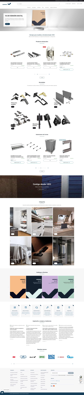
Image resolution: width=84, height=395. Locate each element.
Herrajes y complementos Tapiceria (14, 380)
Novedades (42, 377)
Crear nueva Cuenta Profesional (34, 386)
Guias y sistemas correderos (13, 385)
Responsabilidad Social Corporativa (44, 373)
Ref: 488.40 (45, 158)
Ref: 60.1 (12, 65)
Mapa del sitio (43, 381)
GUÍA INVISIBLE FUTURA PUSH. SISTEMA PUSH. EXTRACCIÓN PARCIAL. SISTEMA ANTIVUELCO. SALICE (17, 63)
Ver (17, 67)
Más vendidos (43, 379)
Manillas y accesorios (13, 377)
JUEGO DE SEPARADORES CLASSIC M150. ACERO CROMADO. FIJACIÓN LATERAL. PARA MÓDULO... (33, 156)
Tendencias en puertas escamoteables (66, 327)
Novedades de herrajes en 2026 (24, 381)
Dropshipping (43, 383)
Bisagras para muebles (14, 382)
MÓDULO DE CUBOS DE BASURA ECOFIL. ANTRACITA (49, 156)
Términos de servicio (70, 375)
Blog (41, 387)
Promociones (43, 375)
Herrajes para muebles (13, 372)
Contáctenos (22, 385)
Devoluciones (43, 385)
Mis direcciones (33, 376)
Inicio (21, 372)
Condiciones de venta (23, 376)
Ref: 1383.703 (29, 65)
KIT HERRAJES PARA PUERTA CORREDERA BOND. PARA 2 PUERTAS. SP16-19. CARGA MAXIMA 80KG (65, 63)
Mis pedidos (32, 372)
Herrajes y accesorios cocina (13, 375)
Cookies (21, 383)
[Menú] (82, 375)
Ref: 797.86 (45, 65)
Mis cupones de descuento (33, 381)
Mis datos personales (34, 378)
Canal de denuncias (44, 389)
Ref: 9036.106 (13, 158)
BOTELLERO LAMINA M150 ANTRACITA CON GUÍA (65, 156)
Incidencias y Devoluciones (73, 0)
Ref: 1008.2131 (29, 158)
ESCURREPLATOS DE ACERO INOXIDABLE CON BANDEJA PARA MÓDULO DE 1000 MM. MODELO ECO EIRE (17, 156)
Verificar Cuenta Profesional (33, 389)
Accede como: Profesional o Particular (61, 0)
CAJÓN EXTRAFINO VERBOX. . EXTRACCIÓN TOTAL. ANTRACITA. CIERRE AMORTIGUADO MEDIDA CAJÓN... (33, 63)
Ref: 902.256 (61, 65)
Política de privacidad (61, 375)
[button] (28, 7)
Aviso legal (22, 374)
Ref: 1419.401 (62, 158)
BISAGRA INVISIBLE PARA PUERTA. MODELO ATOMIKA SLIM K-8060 (50, 63)
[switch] (81, 382)
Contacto (80, 0)
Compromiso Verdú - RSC (23, 388)
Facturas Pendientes (34, 383)
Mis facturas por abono (34, 374)
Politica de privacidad (23, 378)
